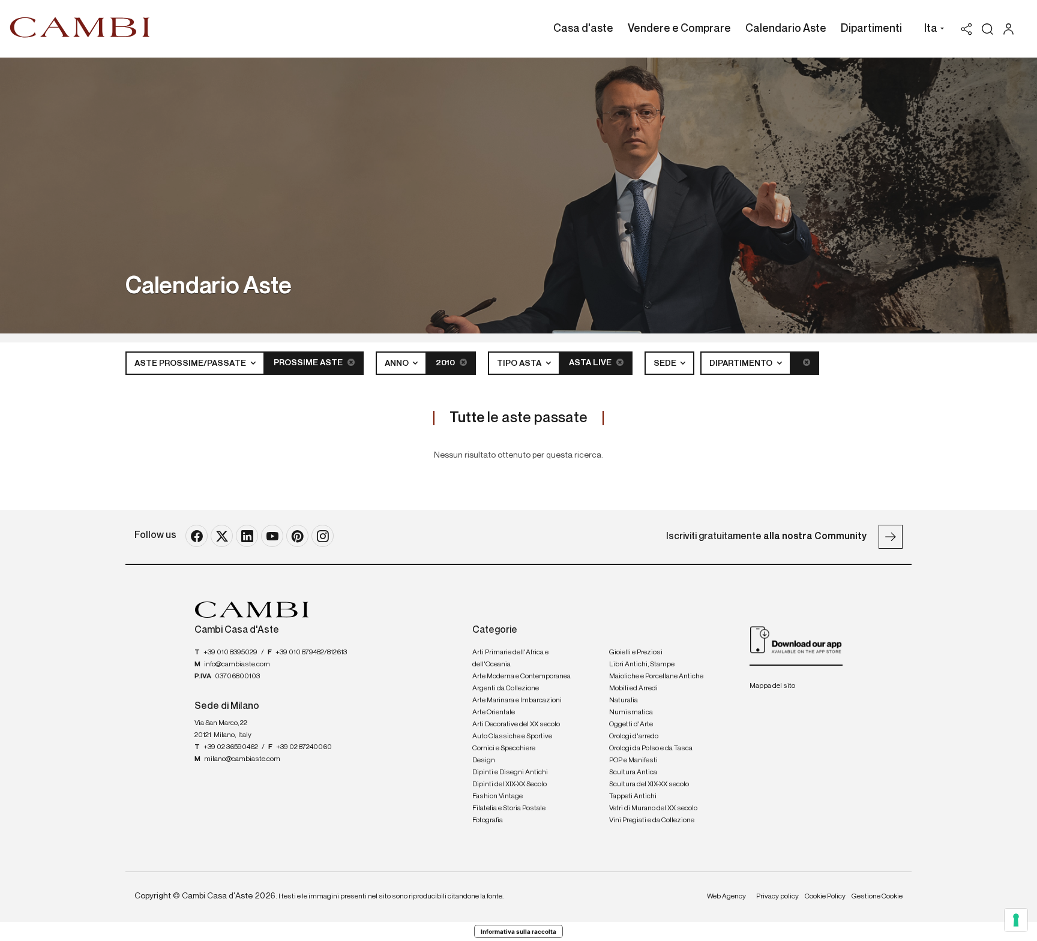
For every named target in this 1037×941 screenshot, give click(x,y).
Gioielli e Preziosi (636, 652)
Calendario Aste (785, 28)
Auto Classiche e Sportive (512, 736)
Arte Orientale (493, 712)
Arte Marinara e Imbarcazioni (517, 700)
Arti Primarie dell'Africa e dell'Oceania (510, 658)
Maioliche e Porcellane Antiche (656, 676)
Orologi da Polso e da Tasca (651, 748)
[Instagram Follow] (322, 536)
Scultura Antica (633, 772)
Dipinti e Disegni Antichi (510, 772)
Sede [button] (666, 363)
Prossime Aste (309, 363)
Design (483, 760)
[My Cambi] (1011, 29)
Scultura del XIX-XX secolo (649, 784)
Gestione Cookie (877, 896)
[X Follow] (222, 536)
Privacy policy (777, 896)
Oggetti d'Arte (631, 724)
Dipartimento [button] (741, 363)
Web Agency (726, 896)
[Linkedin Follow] (247, 536)
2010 (446, 363)
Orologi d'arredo (633, 736)
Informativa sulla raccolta (518, 931)
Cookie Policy (825, 896)
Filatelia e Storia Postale (509, 808)
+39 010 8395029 (230, 652)
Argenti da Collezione (505, 688)
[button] (931, 30)
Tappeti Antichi (633, 796)
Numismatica (631, 712)
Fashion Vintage (497, 796)
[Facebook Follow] (196, 536)
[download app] (796, 639)
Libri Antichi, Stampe (642, 664)
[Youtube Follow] (272, 536)
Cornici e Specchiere (503, 748)
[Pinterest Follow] (297, 536)
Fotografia (487, 820)
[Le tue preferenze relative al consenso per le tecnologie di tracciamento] (1016, 920)
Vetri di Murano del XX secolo (653, 808)
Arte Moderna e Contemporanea (521, 676)
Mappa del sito (772, 686)
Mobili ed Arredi (633, 688)
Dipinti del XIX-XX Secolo (509, 784)
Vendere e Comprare (679, 28)
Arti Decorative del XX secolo (516, 724)
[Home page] (80, 27)
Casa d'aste (583, 28)
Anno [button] (397, 363)
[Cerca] (987, 29)
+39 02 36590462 (230, 747)
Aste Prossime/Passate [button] (191, 363)
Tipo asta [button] (520, 363)
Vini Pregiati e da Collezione (651, 820)
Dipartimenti (871, 28)
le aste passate (518, 418)
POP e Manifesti (633, 760)
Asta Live (591, 363)
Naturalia (623, 700)
